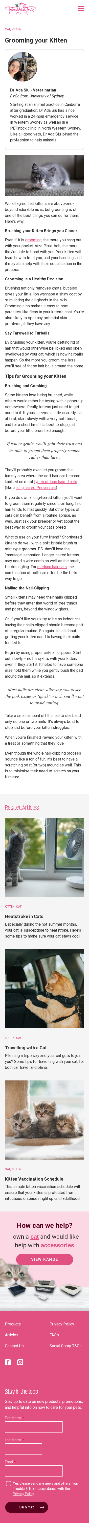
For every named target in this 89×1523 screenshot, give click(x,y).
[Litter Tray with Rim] (71, 1301)
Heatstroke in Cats (24, 916)
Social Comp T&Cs (65, 1346)
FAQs (54, 1335)
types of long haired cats (55, 481)
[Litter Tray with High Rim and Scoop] (43, 1301)
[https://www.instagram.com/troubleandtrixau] (20, 1363)
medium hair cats (52, 566)
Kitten (16, 29)
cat (34, 1236)
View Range (44, 1259)
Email (9, 1462)
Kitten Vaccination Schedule (34, 1179)
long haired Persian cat (36, 487)
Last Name (13, 1440)
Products (13, 1324)
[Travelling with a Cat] (44, 988)
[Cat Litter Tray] (17, 1301)
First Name (13, 1418)
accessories (57, 1245)
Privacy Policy (61, 1324)
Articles (11, 1335)
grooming (33, 240)
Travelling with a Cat (26, 1047)
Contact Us (14, 1346)
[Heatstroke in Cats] (44, 857)
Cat (7, 29)
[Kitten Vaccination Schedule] (44, 1120)
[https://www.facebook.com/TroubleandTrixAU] (8, 1363)
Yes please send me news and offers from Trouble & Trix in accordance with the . (46, 1488)
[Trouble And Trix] (20, 8)
